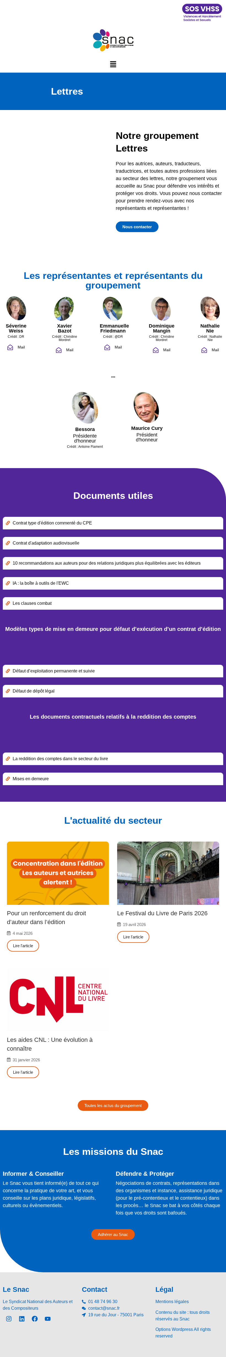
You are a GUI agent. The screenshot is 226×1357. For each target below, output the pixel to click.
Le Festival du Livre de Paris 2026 (162, 913)
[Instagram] (9, 1319)
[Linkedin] (22, 1319)
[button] (113, 64)
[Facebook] (35, 1319)
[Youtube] (48, 1319)
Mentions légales (172, 1301)
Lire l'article (23, 945)
